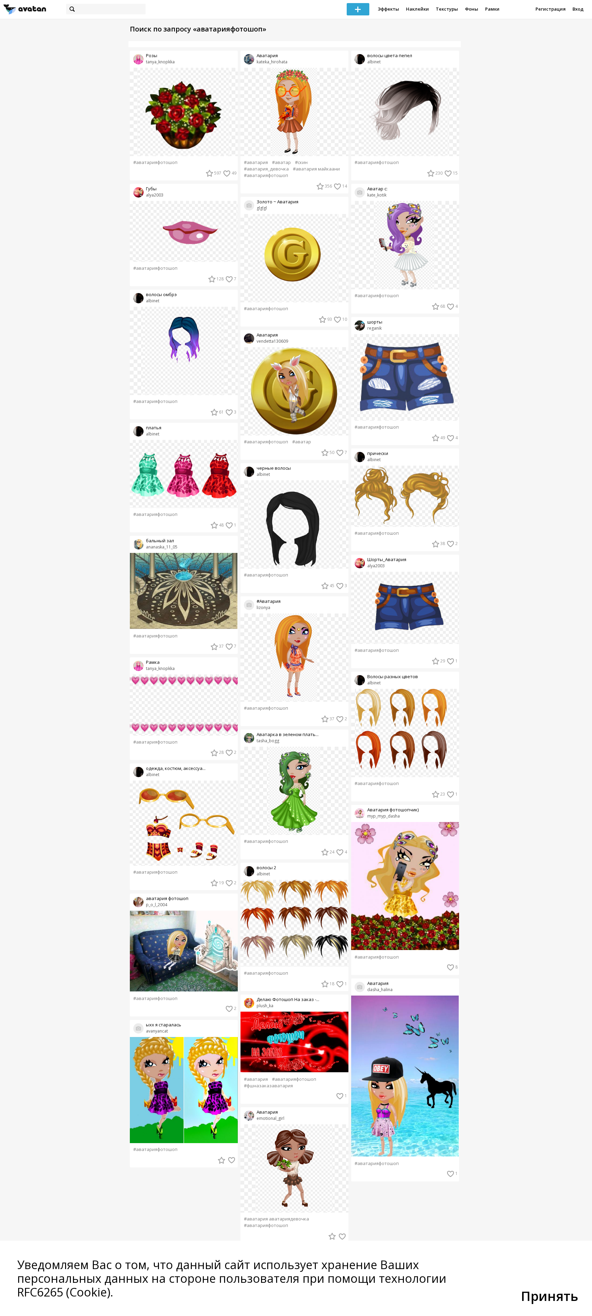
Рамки (492, 9)
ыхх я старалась (163, 1025)
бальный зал (160, 541)
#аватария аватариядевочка (276, 1219)
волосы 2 (266, 867)
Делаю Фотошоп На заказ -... (288, 999)
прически (377, 453)
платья (153, 428)
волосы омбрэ (161, 294)
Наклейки (417, 9)
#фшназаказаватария (268, 1086)
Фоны (471, 9)
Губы (151, 189)
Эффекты (388, 9)
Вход (577, 9)
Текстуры (447, 9)
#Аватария (269, 601)
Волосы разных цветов (392, 676)
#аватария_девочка (266, 169)
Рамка (153, 662)
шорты (374, 322)
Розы (151, 55)
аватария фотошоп (167, 898)
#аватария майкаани (316, 169)
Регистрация (550, 9)
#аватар (281, 162)
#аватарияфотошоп (155, 162)
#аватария (256, 162)
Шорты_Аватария (386, 559)
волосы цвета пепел (389, 55)
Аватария (267, 55)
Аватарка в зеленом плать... (288, 734)
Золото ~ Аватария (277, 202)
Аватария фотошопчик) (393, 810)
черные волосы (274, 468)
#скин (301, 162)
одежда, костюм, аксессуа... (176, 768)
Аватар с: (377, 189)
